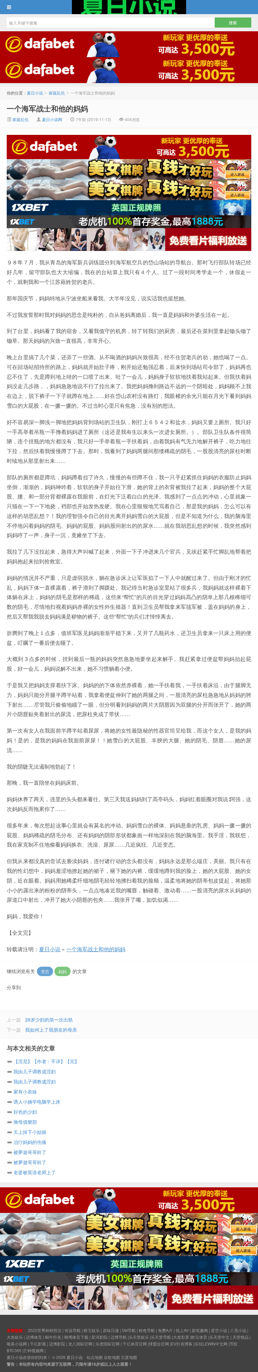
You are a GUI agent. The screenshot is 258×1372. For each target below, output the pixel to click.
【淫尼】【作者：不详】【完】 (46, 1061)
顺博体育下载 (76, 1337)
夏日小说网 (52, 119)
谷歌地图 (112, 1357)
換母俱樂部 (25, 1121)
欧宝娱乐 (92, 1330)
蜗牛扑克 (53, 1337)
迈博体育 (34, 1337)
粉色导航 (147, 1330)
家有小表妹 (25, 1091)
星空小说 (219, 1330)
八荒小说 (238, 1330)
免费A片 (165, 1330)
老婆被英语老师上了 (34, 1172)
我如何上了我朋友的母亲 (51, 1029)
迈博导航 (119, 1337)
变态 (45, 971)
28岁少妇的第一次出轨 (49, 1019)
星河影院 (99, 1337)
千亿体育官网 (135, 1343)
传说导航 (72, 1330)
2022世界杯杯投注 (44, 1330)
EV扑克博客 (181, 1343)
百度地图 (129, 1357)
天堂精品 (240, 1337)
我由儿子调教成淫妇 (34, 1071)
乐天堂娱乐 (139, 1337)
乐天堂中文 (219, 1337)
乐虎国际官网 (107, 1343)
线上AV (182, 1330)
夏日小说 (129, 7)
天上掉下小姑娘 (29, 1131)
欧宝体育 (199, 1337)
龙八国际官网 (80, 1343)
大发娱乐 (15, 1337)
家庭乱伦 (57, 93)
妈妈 (62, 971)
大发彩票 (181, 1337)
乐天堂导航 (161, 1337)
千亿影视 (38, 1343)
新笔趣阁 (200, 1330)
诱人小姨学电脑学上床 (36, 1101)
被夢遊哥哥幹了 (29, 1152)
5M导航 (129, 1330)
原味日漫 (111, 1330)
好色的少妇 (25, 1111)
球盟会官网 (159, 1343)
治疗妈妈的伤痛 (29, 1142)
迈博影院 (57, 1343)
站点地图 (95, 1357)
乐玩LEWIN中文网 (211, 1343)
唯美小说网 (17, 1343)
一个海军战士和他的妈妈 (47, 108)
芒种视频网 (34, 1350)
